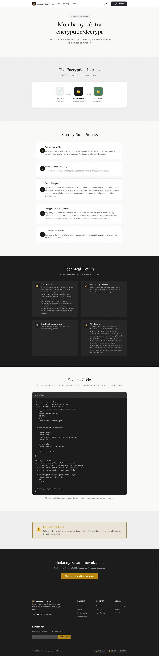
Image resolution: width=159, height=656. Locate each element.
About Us (99, 606)
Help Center (100, 613)
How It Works (82, 613)
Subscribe (64, 637)
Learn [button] (73, 4)
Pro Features (82, 617)
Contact (99, 609)
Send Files (81, 606)
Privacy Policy (120, 606)
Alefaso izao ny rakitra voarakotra (79, 576)
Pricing (66, 4)
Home (59, 4)
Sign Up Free (119, 4)
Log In (105, 4)
